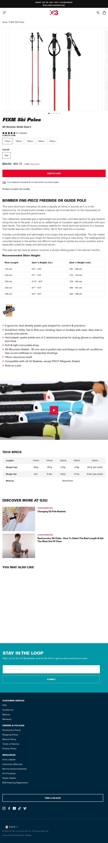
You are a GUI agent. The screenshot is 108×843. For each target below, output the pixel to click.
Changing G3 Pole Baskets (52, 511)
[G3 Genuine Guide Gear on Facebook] (9, 808)
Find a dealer (53, 798)
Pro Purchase (8, 773)
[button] (9, 133)
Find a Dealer (9, 759)
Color (5, 150)
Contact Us (7, 710)
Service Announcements (14, 769)
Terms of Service (10, 744)
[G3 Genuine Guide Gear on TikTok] (19, 808)
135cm (52, 141)
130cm (41, 141)
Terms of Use (7, 835)
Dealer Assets (9, 778)
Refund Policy (9, 739)
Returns (6, 714)
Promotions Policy (11, 730)
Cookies (28, 835)
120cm (18, 141)
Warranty (7, 719)
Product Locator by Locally (16, 189)
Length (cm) (9, 135)
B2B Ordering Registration (15, 783)
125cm (30, 141)
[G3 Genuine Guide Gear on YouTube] (14, 808)
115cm (7, 141)
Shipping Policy (10, 735)
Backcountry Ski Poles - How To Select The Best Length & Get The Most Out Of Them (71, 540)
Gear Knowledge (45, 508)
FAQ (4, 705)
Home (4, 22)
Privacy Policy (9, 748)
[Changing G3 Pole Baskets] (18, 519)
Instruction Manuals (12, 764)
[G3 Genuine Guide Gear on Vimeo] (24, 808)
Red (6, 155)
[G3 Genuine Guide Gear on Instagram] (3, 808)
